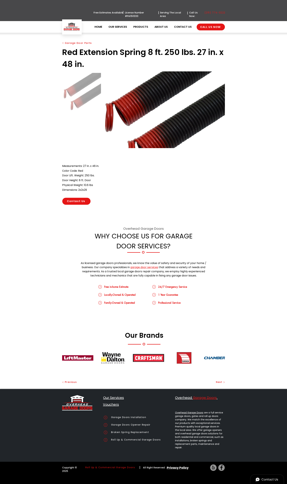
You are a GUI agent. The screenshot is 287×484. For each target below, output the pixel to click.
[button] (141, 27)
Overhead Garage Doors (189, 412)
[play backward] (66, 358)
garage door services (144, 267)
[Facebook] (221, 467)
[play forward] (221, 358)
